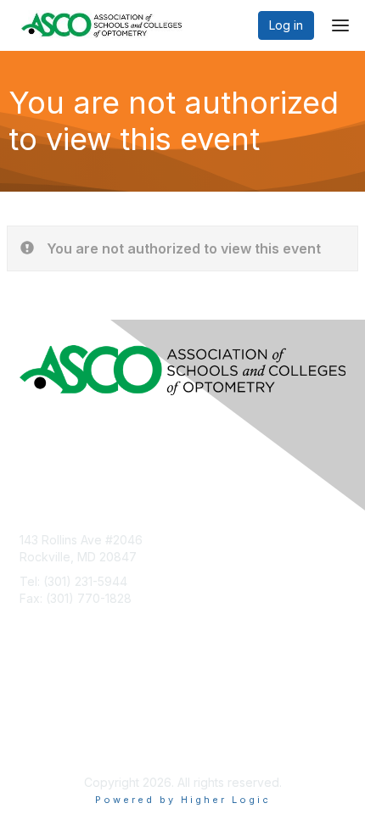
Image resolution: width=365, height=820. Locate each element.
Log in (286, 25)
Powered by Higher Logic (183, 800)
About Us (45, 710)
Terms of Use (57, 726)
